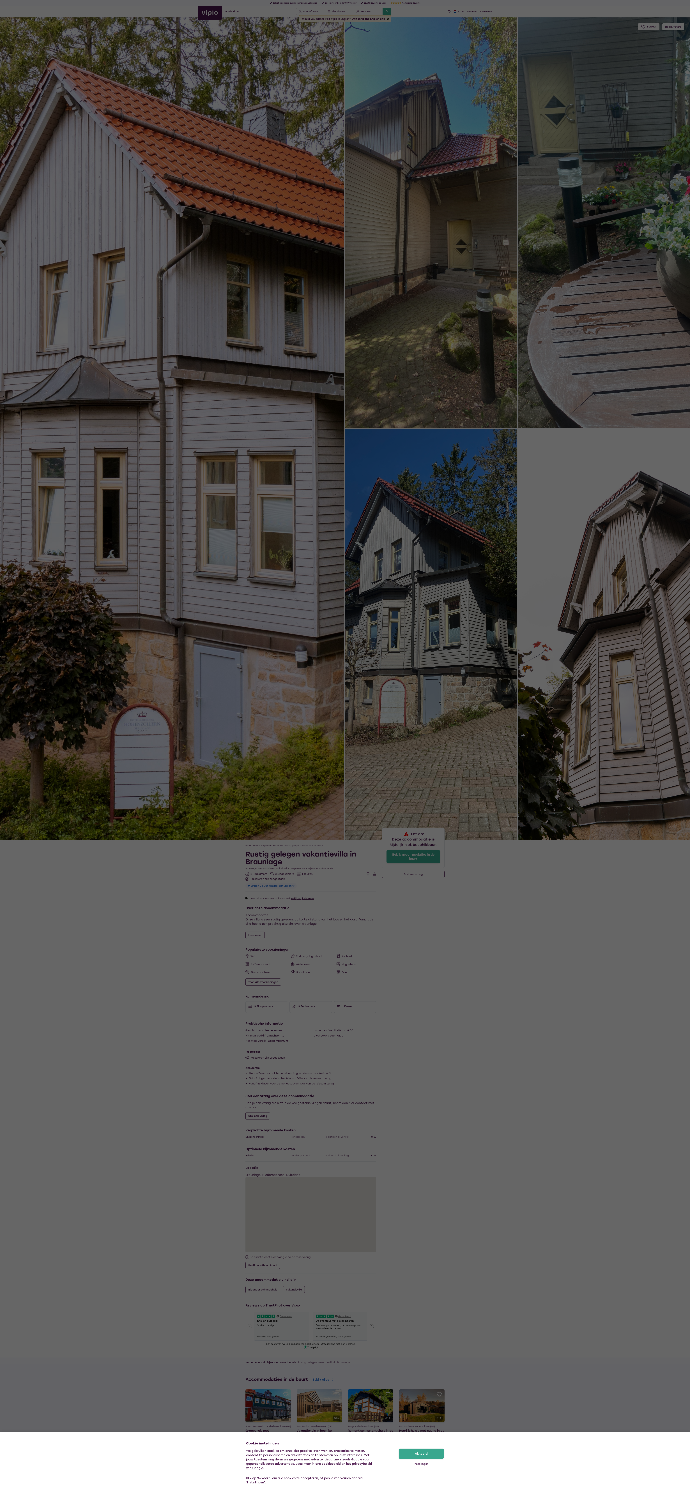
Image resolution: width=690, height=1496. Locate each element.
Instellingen (421, 1463)
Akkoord (421, 1453)
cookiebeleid (331, 1463)
